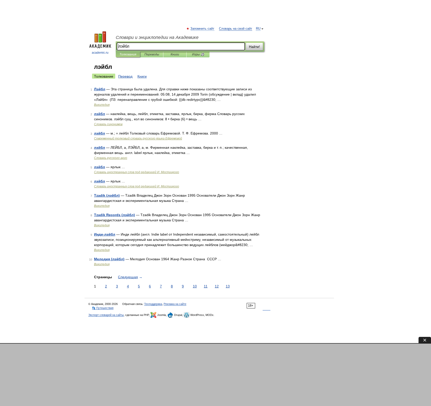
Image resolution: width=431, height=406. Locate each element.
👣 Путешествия (102, 307)
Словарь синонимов (108, 124)
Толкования (127, 54)
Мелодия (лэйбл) (109, 259)
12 (217, 286)
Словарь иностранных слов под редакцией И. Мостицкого (136, 172)
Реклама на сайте (175, 303)
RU (258, 28)
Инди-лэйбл (104, 234)
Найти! (254, 47)
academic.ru (100, 52)
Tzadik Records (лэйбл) (114, 215)
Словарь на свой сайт (235, 28)
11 (206, 286)
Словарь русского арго (110, 158)
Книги (175, 54)
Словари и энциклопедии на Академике (157, 37)
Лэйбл (99, 89)
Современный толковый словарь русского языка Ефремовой (138, 138)
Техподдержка (153, 303)
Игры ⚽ (198, 54)
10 (195, 286)
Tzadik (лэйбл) (107, 195)
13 (228, 286)
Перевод (125, 76)
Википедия (101, 105)
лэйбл (99, 114)
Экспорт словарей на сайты (106, 314)
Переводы (151, 54)
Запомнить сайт (202, 28)
